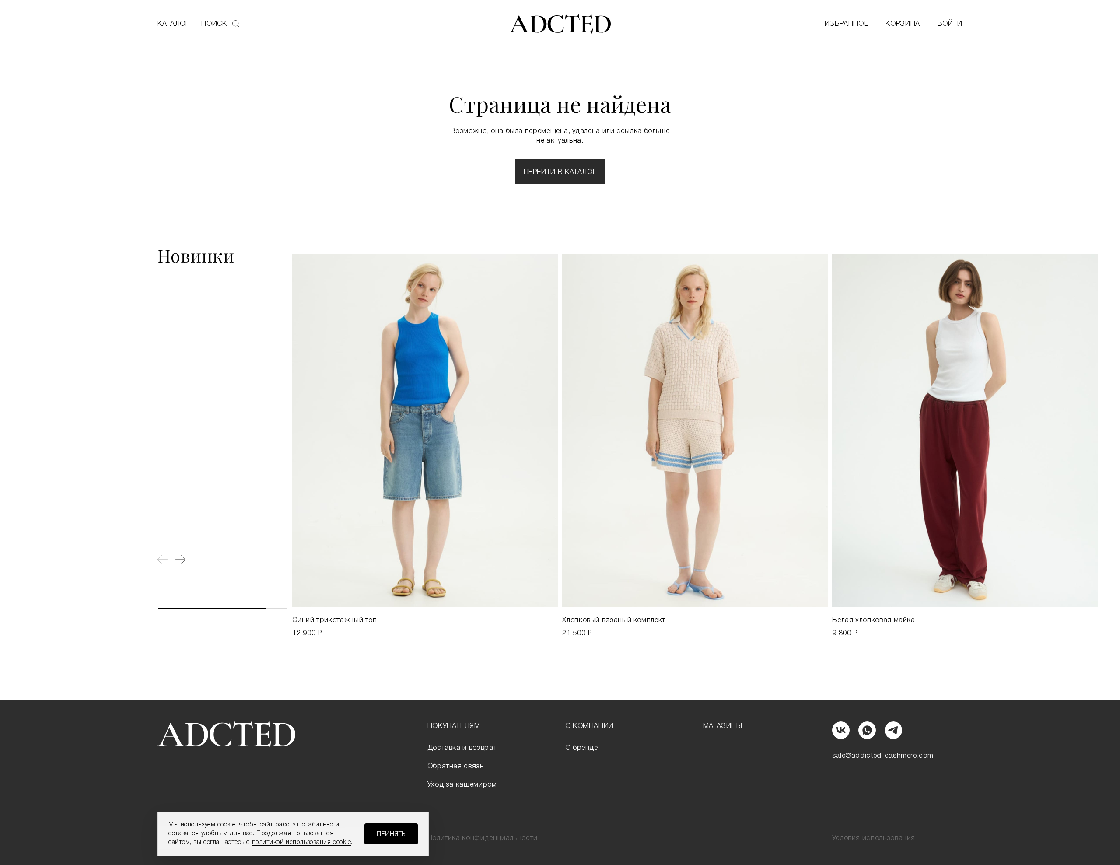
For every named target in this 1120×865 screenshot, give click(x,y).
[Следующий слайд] (180, 559)
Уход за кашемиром (462, 785)
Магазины (722, 726)
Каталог (173, 24)
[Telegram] (893, 730)
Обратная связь (455, 766)
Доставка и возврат (462, 748)
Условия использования (873, 838)
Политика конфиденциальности (482, 838)
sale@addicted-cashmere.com (883, 756)
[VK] (841, 730)
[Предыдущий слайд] (163, 559)
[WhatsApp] (867, 730)
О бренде (581, 748)
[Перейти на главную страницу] (560, 24)
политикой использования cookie (301, 842)
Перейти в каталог (560, 172)
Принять (391, 834)
